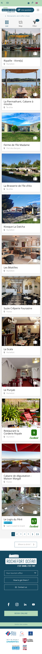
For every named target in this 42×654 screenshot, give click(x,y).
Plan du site (15, 621)
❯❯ (37, 534)
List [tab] (6, 26)
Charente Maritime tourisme (12, 640)
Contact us (22, 587)
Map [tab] (20, 26)
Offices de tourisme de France (10, 633)
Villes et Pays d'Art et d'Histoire (25, 647)
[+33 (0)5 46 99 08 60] (2, 3)
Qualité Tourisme (22, 633)
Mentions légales (25, 621)
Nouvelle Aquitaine (28, 640)
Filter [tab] (35, 26)
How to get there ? (21, 580)
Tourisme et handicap (30, 634)
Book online (21, 613)
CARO (15, 647)
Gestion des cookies (21, 624)
